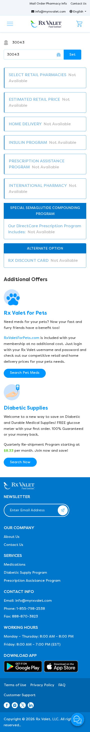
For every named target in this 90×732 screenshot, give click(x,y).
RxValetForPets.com (21, 338)
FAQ (62, 685)
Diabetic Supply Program (25, 572)
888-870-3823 (25, 616)
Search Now (20, 462)
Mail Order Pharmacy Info (48, 3)
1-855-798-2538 (30, 608)
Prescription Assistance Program (32, 580)
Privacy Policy (42, 685)
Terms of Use (15, 685)
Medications (15, 564)
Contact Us (78, 3)
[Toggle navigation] (10, 24)
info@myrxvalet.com (50, 11)
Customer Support (20, 695)
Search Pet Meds (25, 373)
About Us (12, 537)
